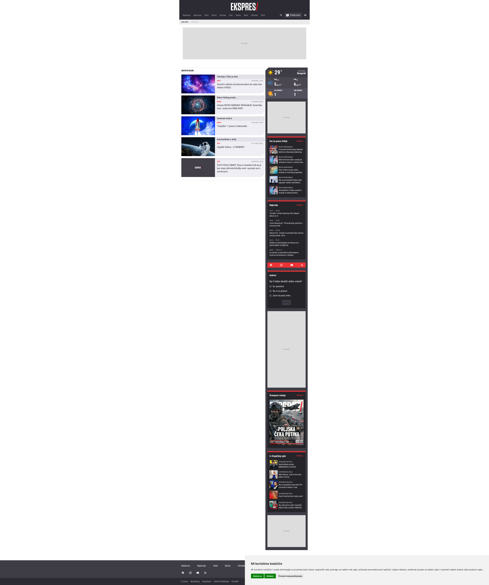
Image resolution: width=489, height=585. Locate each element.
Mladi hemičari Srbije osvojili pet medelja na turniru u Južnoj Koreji (286, 160)
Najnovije (197, 15)
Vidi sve (299, 141)
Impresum (206, 581)
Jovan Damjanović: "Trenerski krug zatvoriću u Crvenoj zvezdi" (286, 223)
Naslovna (187, 15)
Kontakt (235, 581)
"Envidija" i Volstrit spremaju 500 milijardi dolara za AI (286, 213)
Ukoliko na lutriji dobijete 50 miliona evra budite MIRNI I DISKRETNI (286, 243)
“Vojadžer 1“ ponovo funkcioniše (223, 125)
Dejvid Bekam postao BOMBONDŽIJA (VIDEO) (286, 464)
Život (263, 15)
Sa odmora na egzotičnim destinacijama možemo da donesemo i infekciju (286, 252)
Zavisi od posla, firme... (282, 295)
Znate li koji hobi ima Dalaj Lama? (286, 495)
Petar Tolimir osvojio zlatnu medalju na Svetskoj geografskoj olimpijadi (286, 170)
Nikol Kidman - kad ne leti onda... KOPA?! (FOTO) (286, 474)
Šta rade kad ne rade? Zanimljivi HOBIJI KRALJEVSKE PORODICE (286, 505)
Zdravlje (254, 15)
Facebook (271, 265)
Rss (302, 265)
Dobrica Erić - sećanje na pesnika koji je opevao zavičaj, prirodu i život (286, 233)
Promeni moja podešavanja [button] (290, 576)
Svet (231, 15)
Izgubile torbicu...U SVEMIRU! (223, 146)
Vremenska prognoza (286, 72)
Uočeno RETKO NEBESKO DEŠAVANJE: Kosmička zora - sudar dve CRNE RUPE (223, 104)
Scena (238, 15)
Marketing (195, 581)
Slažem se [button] (257, 576)
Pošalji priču (295, 15)
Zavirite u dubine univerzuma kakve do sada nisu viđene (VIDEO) (223, 84)
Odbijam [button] (270, 576)
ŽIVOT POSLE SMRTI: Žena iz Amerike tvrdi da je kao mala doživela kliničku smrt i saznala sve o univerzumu (223, 167)
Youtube (291, 265)
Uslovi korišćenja (221, 581)
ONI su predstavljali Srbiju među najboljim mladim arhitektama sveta (286, 180)
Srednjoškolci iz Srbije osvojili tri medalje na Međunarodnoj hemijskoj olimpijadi (286, 190)
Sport (246, 15)
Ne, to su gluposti (280, 291)
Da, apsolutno (278, 286)
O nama (184, 581)
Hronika (223, 15)
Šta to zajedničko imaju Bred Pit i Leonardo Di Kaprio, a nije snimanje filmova (286, 485)
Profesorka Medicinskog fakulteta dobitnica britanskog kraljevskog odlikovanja (286, 149)
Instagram (281, 265)
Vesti (206, 15)
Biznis (214, 15)
